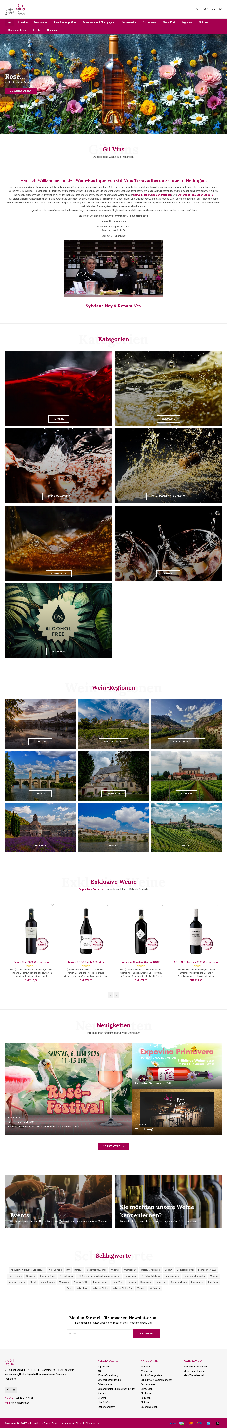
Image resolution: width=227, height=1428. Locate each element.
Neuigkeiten (53, 30)
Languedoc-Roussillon (194, 1276)
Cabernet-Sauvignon (97, 1270)
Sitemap (102, 1398)
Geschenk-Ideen (17, 30)
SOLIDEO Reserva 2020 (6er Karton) (141, 962)
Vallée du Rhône (100, 1288)
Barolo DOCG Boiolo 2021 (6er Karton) (31, 962)
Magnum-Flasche (17, 1282)
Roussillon (161, 1282)
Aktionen (203, 22)
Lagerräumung (172, 1276)
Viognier (141, 1288)
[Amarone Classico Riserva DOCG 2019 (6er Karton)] (86, 931)
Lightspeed (69, 1423)
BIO (68, 1270)
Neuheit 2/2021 (81, 1282)
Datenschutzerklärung (109, 1380)
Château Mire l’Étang (150, 1270)
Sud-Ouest (213, 1282)
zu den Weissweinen (205, 91)
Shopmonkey (92, 1423)
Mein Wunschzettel (194, 1375)
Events (36, 30)
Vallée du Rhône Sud (123, 1288)
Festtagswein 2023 (207, 1270)
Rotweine (22, 22)
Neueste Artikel (112, 1146)
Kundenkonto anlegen (195, 1366)
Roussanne (145, 1282)
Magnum (214, 1276)
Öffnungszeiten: (106, 1407)
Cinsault (168, 1270)
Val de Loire (82, 1288)
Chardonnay (130, 1270)
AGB (100, 1371)
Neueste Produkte (116, 889)
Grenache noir (66, 1276)
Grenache (30, 1276)
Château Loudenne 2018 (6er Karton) (196, 962)
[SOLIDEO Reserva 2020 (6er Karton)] (141, 931)
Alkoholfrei (169, 22)
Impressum (104, 1366)
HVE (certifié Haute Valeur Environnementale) (99, 1276)
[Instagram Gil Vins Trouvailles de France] (14, 1390)
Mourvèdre (64, 1282)
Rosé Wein (118, 1282)
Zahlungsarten (105, 1384)
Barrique (78, 1270)
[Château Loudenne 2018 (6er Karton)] (196, 931)
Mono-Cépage (48, 1282)
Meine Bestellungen (194, 1371)
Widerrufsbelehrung (108, 1375)
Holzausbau (130, 1276)
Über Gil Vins (104, 1402)
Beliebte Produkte (138, 889)
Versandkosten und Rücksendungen (116, 1389)
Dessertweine (128, 22)
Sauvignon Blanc (179, 1282)
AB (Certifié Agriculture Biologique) (27, 1270)
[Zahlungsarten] (172, 1423)
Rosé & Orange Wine (65, 22)
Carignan (115, 1270)
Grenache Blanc (47, 1276)
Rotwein (132, 1282)
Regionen (186, 22)
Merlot (33, 1282)
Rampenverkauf (100, 1282)
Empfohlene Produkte (91, 889)
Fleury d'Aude (15, 1276)
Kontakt (102, 1393)
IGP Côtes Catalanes (150, 1276)
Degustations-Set (185, 1270)
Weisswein (155, 1288)
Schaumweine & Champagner (99, 22)
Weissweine (40, 22)
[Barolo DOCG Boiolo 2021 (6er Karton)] (31, 931)
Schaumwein (197, 1282)
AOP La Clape (55, 1270)
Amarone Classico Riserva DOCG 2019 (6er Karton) (86, 962)
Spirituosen (149, 22)
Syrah (69, 1288)
